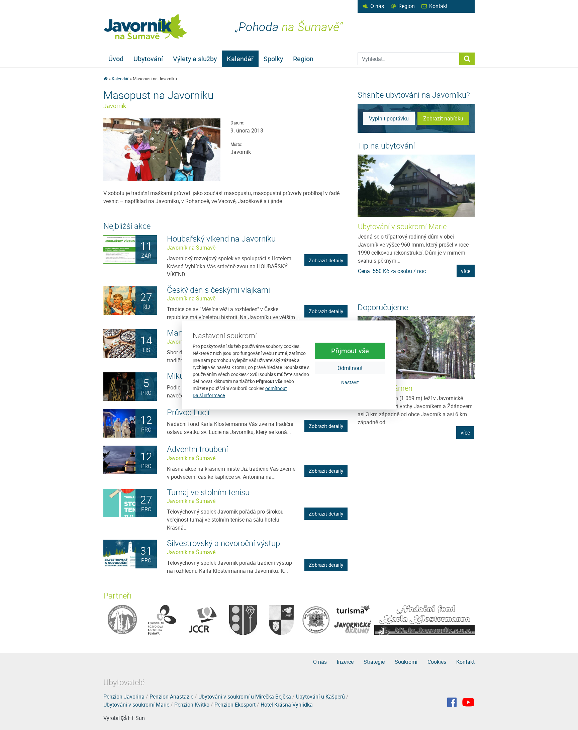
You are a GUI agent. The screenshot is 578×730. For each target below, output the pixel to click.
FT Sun (136, 718)
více (465, 271)
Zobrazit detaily (326, 260)
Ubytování (148, 58)
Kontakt (438, 6)
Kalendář (240, 58)
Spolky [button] (273, 58)
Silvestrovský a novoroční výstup (223, 543)
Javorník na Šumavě (191, 247)
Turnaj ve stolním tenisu (208, 492)
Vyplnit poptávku (389, 118)
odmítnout (276, 388)
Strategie (374, 661)
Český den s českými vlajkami (218, 289)
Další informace (209, 395)
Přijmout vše (350, 350)
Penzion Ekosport (235, 704)
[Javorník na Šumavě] (105, 79)
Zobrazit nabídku (443, 118)
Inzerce (345, 661)
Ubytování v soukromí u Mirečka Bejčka (244, 696)
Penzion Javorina (123, 696)
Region (406, 6)
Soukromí (406, 661)
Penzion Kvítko (191, 704)
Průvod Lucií (188, 412)
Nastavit (350, 382)
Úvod (115, 58)
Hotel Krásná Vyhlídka (287, 704)
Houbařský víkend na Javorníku (221, 238)
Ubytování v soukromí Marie (402, 226)
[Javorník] (468, 702)
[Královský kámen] (416, 347)
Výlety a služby (195, 58)
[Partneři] (122, 619)
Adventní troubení (197, 449)
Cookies (436, 661)
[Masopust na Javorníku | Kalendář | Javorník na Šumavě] (146, 26)
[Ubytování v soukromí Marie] (416, 186)
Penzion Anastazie (171, 696)
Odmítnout (350, 367)
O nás (377, 6)
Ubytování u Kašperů (320, 696)
